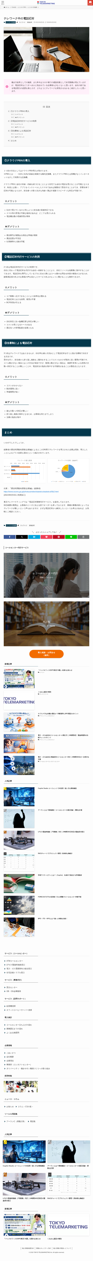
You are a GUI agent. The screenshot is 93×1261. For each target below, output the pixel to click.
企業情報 (8, 1045)
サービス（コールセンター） (16, 953)
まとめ (13, 141)
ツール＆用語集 (11, 1114)
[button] (10, 537)
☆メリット (19, 114)
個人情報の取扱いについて (62, 1248)
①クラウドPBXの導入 (20, 111)
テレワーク (22, 22)
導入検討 (8, 1017)
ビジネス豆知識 (10, 22)
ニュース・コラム (12, 1099)
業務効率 (29, 22)
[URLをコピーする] (83, 537)
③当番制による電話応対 (21, 131)
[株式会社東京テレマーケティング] (46, 2)
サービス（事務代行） (14, 980)
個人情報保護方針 (28, 1248)
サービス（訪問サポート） (15, 999)
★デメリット (20, 117)
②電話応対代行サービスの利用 (23, 121)
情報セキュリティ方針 (43, 1248)
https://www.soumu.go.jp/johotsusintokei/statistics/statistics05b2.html (31, 492)
